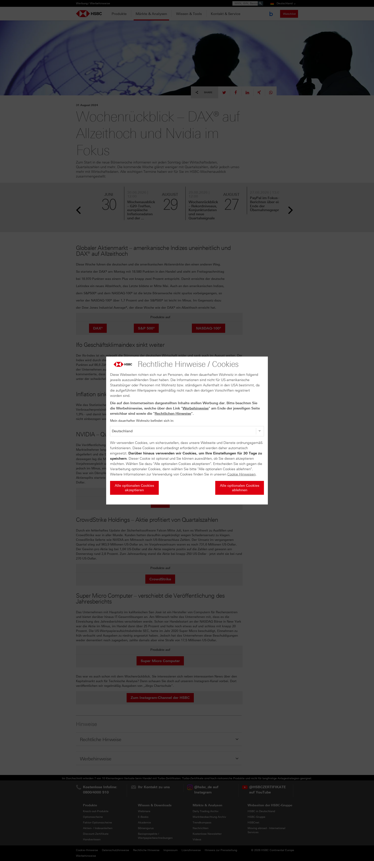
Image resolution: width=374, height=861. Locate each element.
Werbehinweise (196, 408)
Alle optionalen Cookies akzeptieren (134, 487)
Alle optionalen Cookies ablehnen (239, 487)
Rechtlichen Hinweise (173, 413)
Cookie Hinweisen (241, 474)
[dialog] (187, 430)
